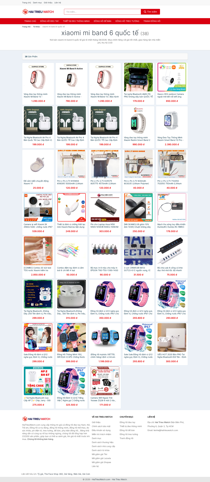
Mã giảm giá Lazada (101, 458)
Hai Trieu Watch (119, 479)
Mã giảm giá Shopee (101, 462)
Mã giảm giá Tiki (99, 454)
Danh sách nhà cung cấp (103, 446)
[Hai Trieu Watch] (36, 419)
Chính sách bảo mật (101, 426)
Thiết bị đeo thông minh (76, 21)
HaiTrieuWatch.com (101, 479)
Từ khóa (36, 27)
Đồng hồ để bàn (102, 21)
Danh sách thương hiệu (102, 442)
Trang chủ (26, 2)
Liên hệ (57, 2)
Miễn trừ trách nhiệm (101, 434)
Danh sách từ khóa (100, 450)
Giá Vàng (68, 474)
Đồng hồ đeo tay (49, 21)
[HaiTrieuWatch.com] (38, 11)
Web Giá (77, 474)
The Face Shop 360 (53, 474)
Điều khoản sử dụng (101, 430)
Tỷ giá (40, 474)
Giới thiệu (48, 2)
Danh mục (37, 2)
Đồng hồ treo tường (127, 21)
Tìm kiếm (151, 11)
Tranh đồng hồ (151, 21)
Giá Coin (86, 474)
